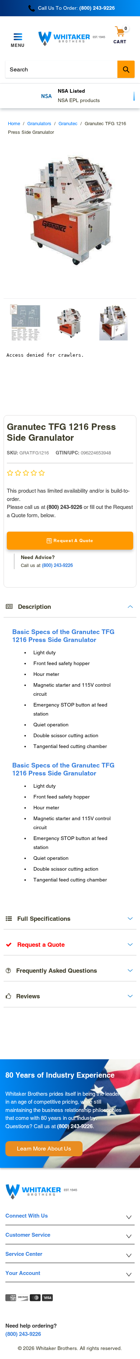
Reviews (25, 996)
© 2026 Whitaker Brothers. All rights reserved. (70, 1348)
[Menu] (17, 37)
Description (32, 606)
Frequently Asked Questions (54, 970)
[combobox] (70, 69)
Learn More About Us (44, 1148)
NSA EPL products (79, 100)
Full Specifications (41, 918)
